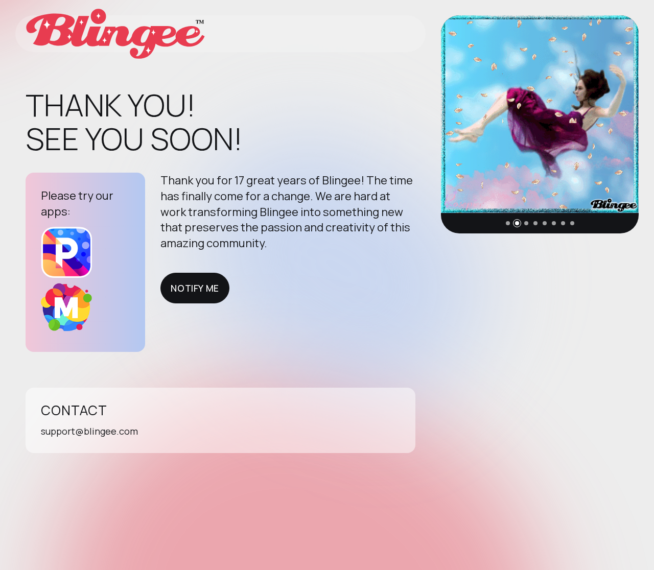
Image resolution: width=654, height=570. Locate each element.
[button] (508, 223)
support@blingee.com (89, 431)
